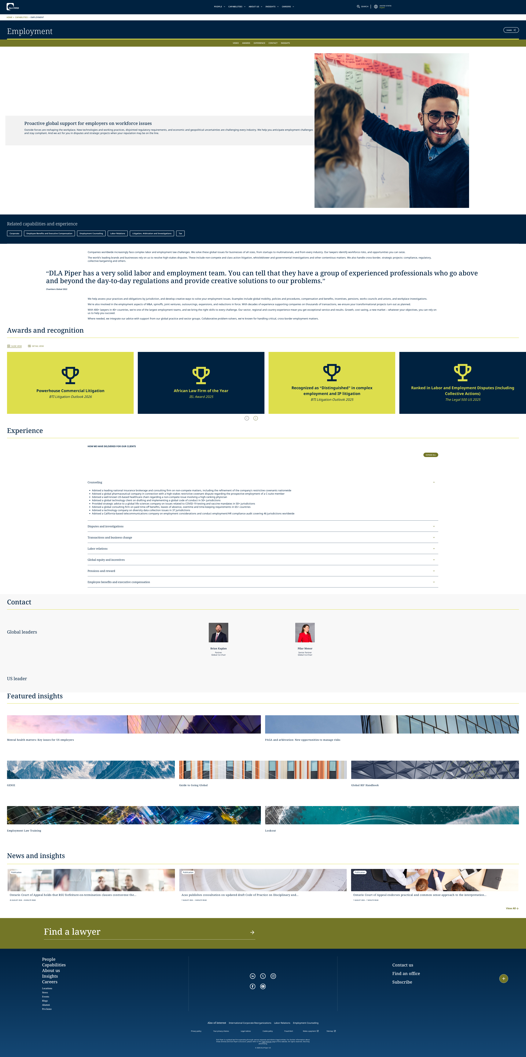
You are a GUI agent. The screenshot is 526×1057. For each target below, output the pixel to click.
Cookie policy (268, 1031)
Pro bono (47, 1008)
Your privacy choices (221, 1031)
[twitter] (263, 976)
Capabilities (235, 6)
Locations (47, 988)
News (45, 992)
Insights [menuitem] (285, 43)
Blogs (45, 1000)
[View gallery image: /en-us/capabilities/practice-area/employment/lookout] (392, 815)
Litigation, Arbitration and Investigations (151, 233)
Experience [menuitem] (259, 43)
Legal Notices (267, 1042)
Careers (286, 6)
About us (254, 6)
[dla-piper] (13, 6)
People (218, 6)
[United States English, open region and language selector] (376, 7)
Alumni (46, 1004)
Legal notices (246, 1031)
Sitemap (330, 1031)
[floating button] (503, 978)
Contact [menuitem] (273, 43)
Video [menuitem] (236, 43)
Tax (180, 233)
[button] (476, 30)
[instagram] (273, 976)
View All (511, 908)
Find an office (406, 973)
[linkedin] (252, 976)
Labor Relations (117, 233)
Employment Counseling (91, 233)
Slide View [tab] (16, 346)
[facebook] (252, 986)
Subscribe (402, 982)
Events (45, 996)
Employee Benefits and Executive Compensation (49, 233)
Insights (271, 6)
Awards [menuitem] (246, 43)
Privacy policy (196, 1031)
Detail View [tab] (38, 346)
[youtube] (263, 986)
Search (365, 6)
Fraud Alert (288, 1031)
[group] (70, 383)
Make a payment (309, 1031)
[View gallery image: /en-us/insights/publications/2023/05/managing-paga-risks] (392, 724)
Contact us (402, 965)
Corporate (14, 233)
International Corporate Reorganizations (250, 1022)
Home (9, 17)
